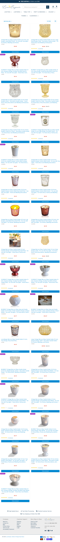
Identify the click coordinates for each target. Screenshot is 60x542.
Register (19, 526)
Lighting (7, 12)
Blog (4, 524)
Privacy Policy (6, 526)
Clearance (33, 526)
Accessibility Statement (8, 529)
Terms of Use (6, 527)
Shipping (19, 521)
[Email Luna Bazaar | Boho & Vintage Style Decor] (45, 530)
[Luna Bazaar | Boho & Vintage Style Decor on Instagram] (48, 530)
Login (18, 527)
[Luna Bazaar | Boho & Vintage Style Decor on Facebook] (47, 530)
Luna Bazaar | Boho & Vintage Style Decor (15, 536)
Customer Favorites (35, 527)
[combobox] (34, 7)
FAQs (18, 524)
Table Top (27, 12)
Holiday (51, 12)
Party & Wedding (39, 12)
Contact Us (5, 523)
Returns (18, 523)
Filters (49, 21)
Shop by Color (34, 521)
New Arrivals (34, 524)
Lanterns (17, 12)
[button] (55, 21)
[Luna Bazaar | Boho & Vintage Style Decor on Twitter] (52, 530)
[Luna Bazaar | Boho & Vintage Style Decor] (11, 7)
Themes (23, 15)
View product (15, 52)
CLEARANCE (33, 15)
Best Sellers (33, 523)
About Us (5, 521)
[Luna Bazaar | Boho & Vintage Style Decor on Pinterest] (50, 530)
